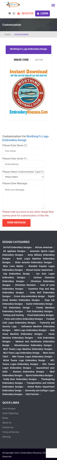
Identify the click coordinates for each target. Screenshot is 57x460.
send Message (16, 222)
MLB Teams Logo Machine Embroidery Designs (27, 349)
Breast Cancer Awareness (39, 270)
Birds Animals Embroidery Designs (33, 262)
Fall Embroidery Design (16, 307)
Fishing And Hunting (13, 315)
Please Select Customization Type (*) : (23, 171)
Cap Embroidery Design (16, 273)
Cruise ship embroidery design (29, 296)
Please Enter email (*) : (15, 158)
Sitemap (6, 437)
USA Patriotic (32, 394)
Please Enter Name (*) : (15, 145)
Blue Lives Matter (13, 266)
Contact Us (7, 427)
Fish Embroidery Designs (39, 311)
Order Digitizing (10, 413)
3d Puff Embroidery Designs (17, 247)
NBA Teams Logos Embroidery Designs (32, 356)
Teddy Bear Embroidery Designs (20, 379)
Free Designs (9, 408)
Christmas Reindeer (25, 285)
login (44, 13)
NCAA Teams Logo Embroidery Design (24, 360)
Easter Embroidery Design (39, 304)
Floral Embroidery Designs (40, 315)
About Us (6, 422)
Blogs (5, 418)
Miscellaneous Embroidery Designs (33, 345)
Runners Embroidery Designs (28, 371)
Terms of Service (10, 432)
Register (27, 13)
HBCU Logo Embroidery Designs (30, 330)
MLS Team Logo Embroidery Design (21, 353)
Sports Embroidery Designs (39, 375)
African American (44, 247)
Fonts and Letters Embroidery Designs (23, 319)
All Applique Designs (14, 251)
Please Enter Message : (15, 183)
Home (8, 34)
